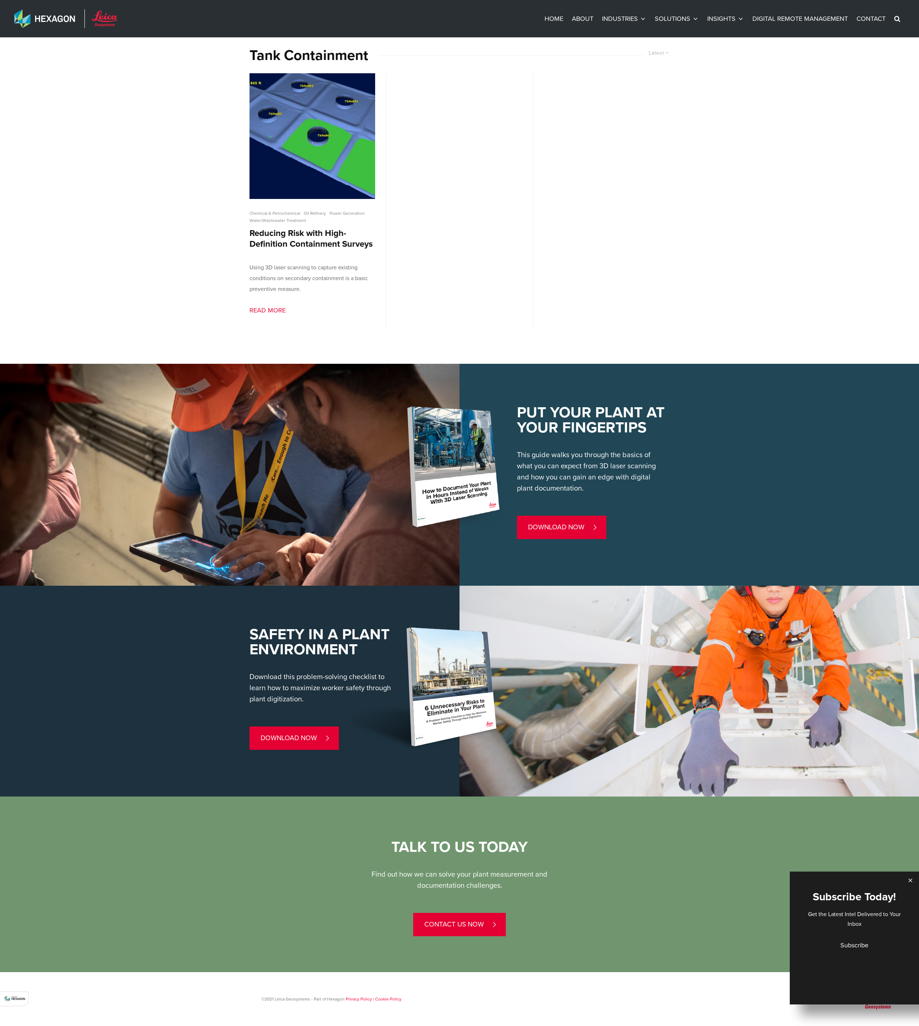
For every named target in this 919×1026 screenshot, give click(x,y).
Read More (267, 310)
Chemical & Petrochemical (274, 213)
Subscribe (854, 945)
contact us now (454, 924)
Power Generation (347, 213)
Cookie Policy (388, 999)
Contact (871, 19)
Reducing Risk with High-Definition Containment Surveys (311, 238)
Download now (556, 527)
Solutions (672, 19)
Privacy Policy (359, 999)
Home (554, 19)
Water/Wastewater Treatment (277, 220)
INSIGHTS (721, 19)
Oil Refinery (315, 213)
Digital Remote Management (800, 19)
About (582, 19)
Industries (620, 19)
